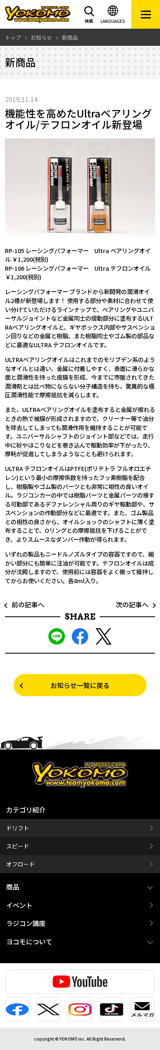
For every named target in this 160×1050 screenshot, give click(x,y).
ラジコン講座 (26, 923)
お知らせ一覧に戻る (80, 685)
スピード (17, 846)
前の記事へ (24, 604)
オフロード (20, 864)
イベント (19, 905)
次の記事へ (135, 604)
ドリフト (17, 828)
